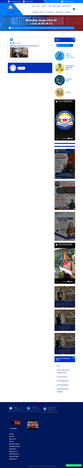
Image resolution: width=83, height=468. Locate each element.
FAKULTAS (44, 6)
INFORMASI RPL (50, 12)
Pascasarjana (19, 28)
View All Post (21, 68)
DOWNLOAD (67, 12)
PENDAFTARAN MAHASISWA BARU (70, 67)
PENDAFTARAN (59, 12)
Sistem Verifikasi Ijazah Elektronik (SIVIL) (63, 371)
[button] (74, 465)
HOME (33, 6)
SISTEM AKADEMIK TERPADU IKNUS (70, 55)
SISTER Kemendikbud (62, 385)
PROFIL (38, 6)
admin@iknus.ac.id (15, 1)
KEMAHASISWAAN (66, 6)
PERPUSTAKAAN (56, 6)
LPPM (49, 6)
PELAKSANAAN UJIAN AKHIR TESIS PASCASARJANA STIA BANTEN (38, 28)
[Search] (72, 45)
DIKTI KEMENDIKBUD (63, 381)
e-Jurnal (68, 92)
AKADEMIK (34, 12)
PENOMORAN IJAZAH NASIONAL (62, 390)
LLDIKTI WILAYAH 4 (62, 377)
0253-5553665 (29, 1)
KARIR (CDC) (42, 12)
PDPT (58, 366)
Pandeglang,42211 (69, 1)
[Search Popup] (74, 9)
